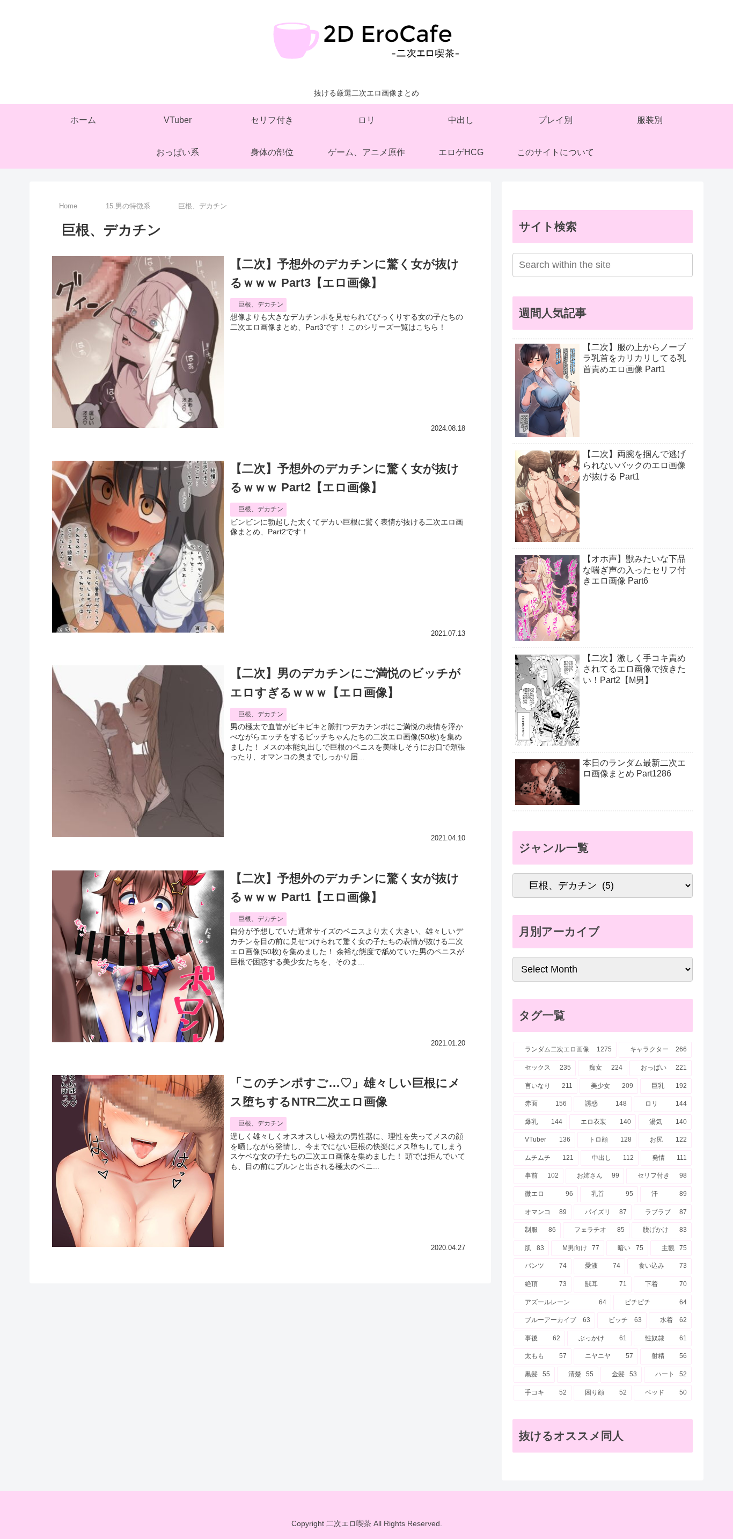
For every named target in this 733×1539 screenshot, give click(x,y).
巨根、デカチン (260, 304)
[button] (682, 264)
